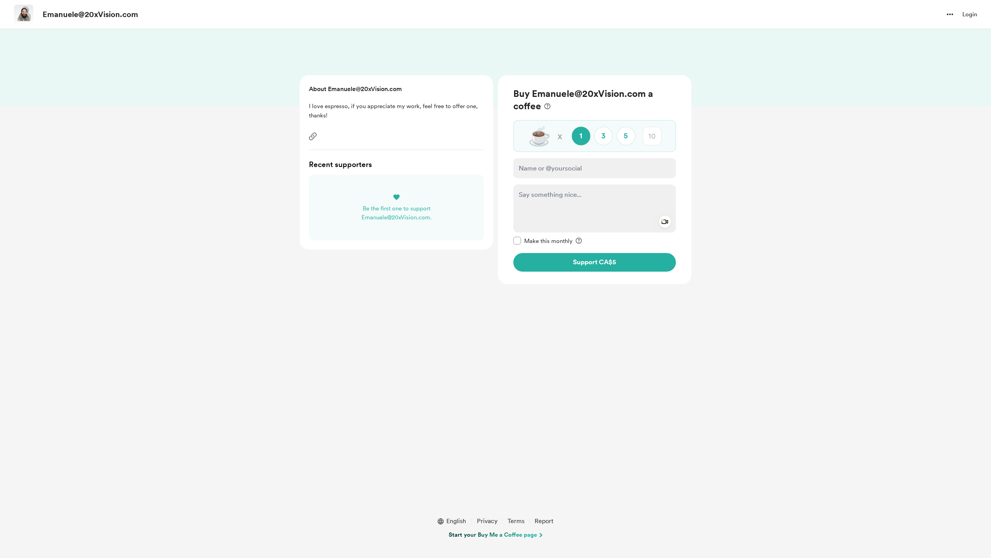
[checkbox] (543, 241)
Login (969, 14)
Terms (516, 521)
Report (544, 521)
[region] (594, 179)
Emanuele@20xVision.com (90, 14)
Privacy (487, 521)
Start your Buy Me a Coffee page (493, 534)
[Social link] (313, 136)
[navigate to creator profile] (23, 14)
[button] (950, 14)
